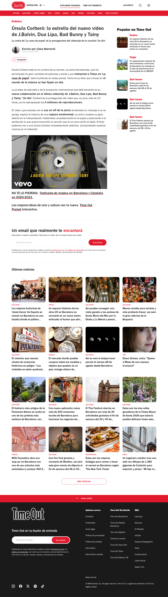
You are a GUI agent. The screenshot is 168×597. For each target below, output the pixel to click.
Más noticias (84, 482)
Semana (138, 523)
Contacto (89, 517)
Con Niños (91, 13)
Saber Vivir (139, 567)
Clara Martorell (46, 48)
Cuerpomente (141, 555)
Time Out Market (111, 13)
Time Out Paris (116, 551)
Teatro (57, 13)
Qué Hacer (26, 13)
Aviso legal (90, 529)
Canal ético (90, 548)
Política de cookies (94, 542)
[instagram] (13, 586)
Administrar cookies (94, 555)
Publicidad (90, 523)
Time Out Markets (92, 6)
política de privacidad (76, 250)
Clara (137, 548)
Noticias (16, 13)
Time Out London (117, 539)
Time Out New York (118, 545)
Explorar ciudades (70, 6)
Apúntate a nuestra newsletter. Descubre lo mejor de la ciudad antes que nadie (46, 235)
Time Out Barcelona (119, 517)
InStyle (138, 536)
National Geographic (144, 542)
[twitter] (28, 586)
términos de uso (57, 250)
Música (65, 13)
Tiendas (81, 13)
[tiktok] (42, 586)
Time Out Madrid (117, 532)
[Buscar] (140, 5)
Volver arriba (86, 499)
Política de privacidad (95, 536)
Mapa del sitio (91, 578)
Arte (49, 13)
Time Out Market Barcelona (117, 524)
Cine (73, 13)
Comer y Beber (39, 13)
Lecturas (138, 517)
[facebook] (20, 586)
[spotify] (35, 586)
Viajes (100, 13)
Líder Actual (140, 561)
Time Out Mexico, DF (119, 558)
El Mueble (139, 529)
